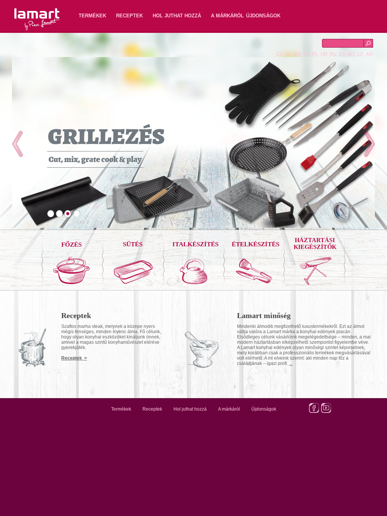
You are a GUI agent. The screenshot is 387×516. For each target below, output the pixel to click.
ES (342, 54)
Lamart (29, 13)
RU (333, 54)
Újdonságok (263, 16)
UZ (360, 54)
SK (288, 54)
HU (306, 54)
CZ (279, 54)
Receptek (129, 16)
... (291, 363)
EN (297, 54)
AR (369, 54)
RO (351, 54)
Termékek (92, 16)
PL (315, 54)
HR (323, 54)
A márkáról (227, 16)
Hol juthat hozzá (177, 16)
